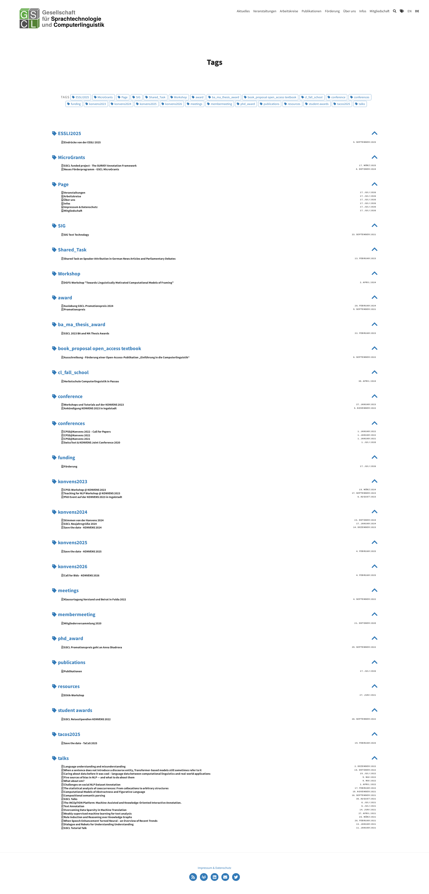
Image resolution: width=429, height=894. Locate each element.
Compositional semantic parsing (84, 795)
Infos (362, 11)
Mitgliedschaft (379, 11)
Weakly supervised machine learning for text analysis (97, 813)
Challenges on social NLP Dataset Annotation (91, 784)
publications (71, 662)
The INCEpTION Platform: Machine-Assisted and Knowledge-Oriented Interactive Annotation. (122, 802)
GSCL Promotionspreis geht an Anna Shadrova (92, 647)
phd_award (70, 638)
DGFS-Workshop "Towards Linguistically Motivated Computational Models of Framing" (118, 282)
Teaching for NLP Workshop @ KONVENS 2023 (91, 493)
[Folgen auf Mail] (225, 877)
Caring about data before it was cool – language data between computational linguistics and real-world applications (136, 774)
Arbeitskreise (289, 11)
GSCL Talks (70, 799)
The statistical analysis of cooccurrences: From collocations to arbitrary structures (116, 788)
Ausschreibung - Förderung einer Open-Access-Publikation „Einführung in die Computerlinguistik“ (126, 357)
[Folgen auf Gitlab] (204, 877)
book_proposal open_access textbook (99, 348)
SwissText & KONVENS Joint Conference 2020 (91, 442)
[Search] (394, 11)
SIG (61, 225)
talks (63, 758)
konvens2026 (72, 566)
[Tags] (402, 11)
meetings (68, 590)
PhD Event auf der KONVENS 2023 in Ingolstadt (92, 497)
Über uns (349, 11)
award (64, 297)
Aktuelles (243, 11)
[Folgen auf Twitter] (236, 877)
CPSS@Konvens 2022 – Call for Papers (87, 431)
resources (68, 686)
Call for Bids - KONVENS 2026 (81, 575)
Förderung (332, 11)
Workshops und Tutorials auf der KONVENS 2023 (93, 404)
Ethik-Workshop (73, 695)
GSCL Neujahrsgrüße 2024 (80, 524)
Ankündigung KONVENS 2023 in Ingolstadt (90, 408)
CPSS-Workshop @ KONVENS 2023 (84, 490)
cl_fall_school (73, 372)
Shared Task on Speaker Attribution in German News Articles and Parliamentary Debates (119, 258)
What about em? (73, 781)
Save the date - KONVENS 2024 (82, 527)
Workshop (68, 273)
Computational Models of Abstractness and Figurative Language (104, 792)
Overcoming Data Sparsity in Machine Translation (95, 810)
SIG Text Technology (76, 234)
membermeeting (76, 614)
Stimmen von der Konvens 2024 (83, 520)
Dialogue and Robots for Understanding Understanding (98, 824)
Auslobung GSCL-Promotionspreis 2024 (88, 306)
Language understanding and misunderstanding (94, 766)
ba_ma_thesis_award (81, 324)
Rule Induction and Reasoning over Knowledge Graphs (97, 817)
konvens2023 (72, 481)
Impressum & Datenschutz (80, 207)
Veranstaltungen (264, 11)
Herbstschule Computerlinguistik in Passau (91, 381)
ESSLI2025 (69, 133)
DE (417, 11)
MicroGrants (71, 157)
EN (410, 11)
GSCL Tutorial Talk (75, 828)
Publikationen (311, 11)
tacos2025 (68, 734)
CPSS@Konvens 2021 (76, 439)
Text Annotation (73, 806)
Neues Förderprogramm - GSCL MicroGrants (91, 169)
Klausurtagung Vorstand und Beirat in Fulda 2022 (94, 599)
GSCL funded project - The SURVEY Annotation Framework (100, 165)
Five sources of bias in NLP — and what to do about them (99, 777)
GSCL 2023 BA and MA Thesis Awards (86, 333)
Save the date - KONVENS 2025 (82, 551)
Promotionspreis (74, 309)
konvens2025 (72, 542)
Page (63, 184)
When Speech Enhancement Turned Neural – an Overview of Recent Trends (110, 821)
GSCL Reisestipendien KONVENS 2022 (87, 719)
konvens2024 (72, 512)
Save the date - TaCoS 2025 (80, 743)
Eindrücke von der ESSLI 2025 (82, 142)
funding (66, 457)
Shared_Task (71, 249)
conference (70, 396)
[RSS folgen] (193, 877)
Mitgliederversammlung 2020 (82, 623)
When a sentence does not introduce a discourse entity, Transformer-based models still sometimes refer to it (132, 770)
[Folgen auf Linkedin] (214, 877)
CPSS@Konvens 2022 (76, 435)
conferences (71, 423)
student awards (74, 710)
